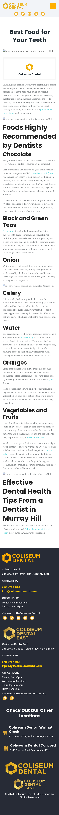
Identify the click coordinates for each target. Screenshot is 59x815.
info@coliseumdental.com (19, 591)
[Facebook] (16, 14)
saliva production (35, 437)
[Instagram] (30, 14)
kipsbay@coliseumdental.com (22, 666)
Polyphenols (8, 231)
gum (51, 379)
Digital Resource (29, 797)
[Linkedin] (36, 14)
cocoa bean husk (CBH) (42, 173)
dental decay (27, 337)
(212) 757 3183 (11, 587)
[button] (53, 6)
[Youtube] (43, 14)
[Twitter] (23, 14)
